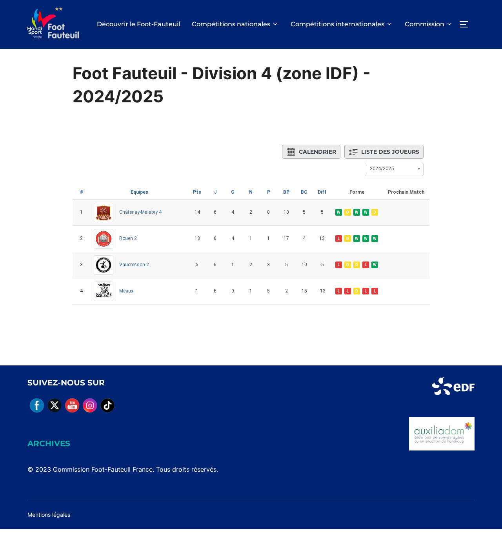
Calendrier (317, 151)
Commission (424, 24)
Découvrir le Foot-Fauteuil (138, 24)
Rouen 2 (128, 238)
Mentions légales (48, 514)
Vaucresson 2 (134, 264)
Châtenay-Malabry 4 (140, 212)
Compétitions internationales (337, 24)
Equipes (139, 192)
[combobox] (394, 168)
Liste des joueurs (390, 151)
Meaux (126, 291)
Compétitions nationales (231, 24)
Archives (48, 443)
